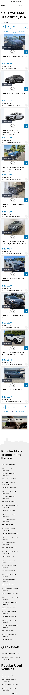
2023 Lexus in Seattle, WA (8, 501)
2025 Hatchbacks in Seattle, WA (10, 594)
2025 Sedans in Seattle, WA (9, 520)
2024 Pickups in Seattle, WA (9, 566)
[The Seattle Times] (14, 2)
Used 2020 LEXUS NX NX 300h (13, 316)
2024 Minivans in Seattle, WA (9, 603)
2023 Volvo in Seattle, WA (8, 561)
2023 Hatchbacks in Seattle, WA (10, 538)
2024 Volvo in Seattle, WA (8, 580)
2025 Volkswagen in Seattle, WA (10, 506)
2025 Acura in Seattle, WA (8, 571)
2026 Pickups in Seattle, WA (9, 621)
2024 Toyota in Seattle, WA (9, 478)
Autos (3, 6)
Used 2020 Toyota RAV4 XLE (14, 56)
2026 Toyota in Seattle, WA (9, 488)
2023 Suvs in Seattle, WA (8, 474)
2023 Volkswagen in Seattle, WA (10, 534)
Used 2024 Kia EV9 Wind (13, 390)
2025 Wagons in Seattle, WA (9, 617)
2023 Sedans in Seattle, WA (9, 543)
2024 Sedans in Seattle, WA (9, 492)
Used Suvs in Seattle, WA (8, 675)
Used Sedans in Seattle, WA (9, 680)
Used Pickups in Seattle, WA (9, 689)
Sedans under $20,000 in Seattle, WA (11, 658)
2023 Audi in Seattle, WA (8, 557)
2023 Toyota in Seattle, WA (9, 515)
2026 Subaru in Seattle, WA (9, 630)
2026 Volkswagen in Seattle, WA (10, 626)
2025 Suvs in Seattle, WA (8, 465)
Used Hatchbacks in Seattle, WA (10, 685)
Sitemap (14, 693)
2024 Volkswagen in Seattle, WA (10, 552)
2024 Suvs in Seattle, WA (8, 469)
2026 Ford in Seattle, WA (8, 640)
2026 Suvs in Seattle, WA (8, 497)
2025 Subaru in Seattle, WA (9, 525)
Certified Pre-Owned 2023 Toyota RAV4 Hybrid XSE (13, 353)
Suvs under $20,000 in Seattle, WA (10, 654)
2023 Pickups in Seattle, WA (9, 607)
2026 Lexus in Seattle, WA (8, 584)
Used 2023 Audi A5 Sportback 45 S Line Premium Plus (10, 132)
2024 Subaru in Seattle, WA (9, 548)
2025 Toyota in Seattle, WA (9, 483)
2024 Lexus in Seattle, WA (8, 511)
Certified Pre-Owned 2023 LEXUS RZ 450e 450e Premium (13, 169)
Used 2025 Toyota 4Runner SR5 (13, 205)
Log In (20, 5)
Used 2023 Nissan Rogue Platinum (13, 279)
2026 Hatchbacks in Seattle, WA (10, 598)
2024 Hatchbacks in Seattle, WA (10, 589)
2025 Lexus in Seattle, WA (8, 529)
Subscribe (26, 5)
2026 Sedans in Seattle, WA (9, 575)
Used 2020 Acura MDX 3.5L (14, 93)
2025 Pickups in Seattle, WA (9, 612)
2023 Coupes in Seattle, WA (9, 635)
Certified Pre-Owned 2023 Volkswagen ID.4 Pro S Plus (14, 242)
